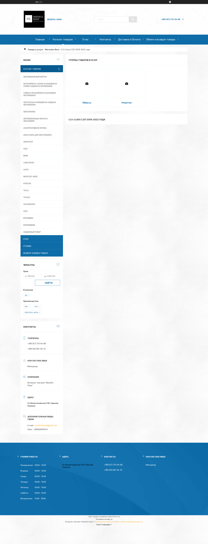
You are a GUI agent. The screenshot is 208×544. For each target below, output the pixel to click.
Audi (25, 211)
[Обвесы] (87, 84)
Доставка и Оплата (129, 39)
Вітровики (28, 218)
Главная (40, 39)
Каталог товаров (63, 39)
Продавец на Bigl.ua (104, 519)
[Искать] (133, 19)
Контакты (105, 39)
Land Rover (28, 162)
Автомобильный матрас (35, 77)
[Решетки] (126, 84)
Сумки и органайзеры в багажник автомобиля (39, 94)
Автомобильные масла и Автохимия (35, 119)
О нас (85, 39)
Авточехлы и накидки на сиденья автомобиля (39, 103)
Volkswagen (29, 204)
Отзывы (27, 246)
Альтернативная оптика (35, 128)
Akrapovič (28, 142)
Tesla (26, 190)
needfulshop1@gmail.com (45, 425)
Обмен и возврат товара (160, 39)
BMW (25, 156)
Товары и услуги (35, 49)
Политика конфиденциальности (130, 522)
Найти (48, 282)
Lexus (26, 169)
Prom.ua (116, 516)
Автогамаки (29, 112)
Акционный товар (32, 232)
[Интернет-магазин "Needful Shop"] (34, 27)
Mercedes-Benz (52, 49)
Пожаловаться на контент (105, 522)
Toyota (26, 197)
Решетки (127, 102)
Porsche (27, 183)
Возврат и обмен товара (35, 253)
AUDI (25, 149)
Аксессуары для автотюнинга (37, 135)
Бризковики (29, 225)
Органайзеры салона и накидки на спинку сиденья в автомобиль (40, 85)
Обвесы (86, 102)
